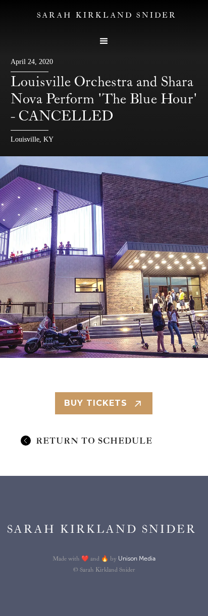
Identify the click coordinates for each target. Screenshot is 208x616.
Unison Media (136, 558)
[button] (104, 41)
